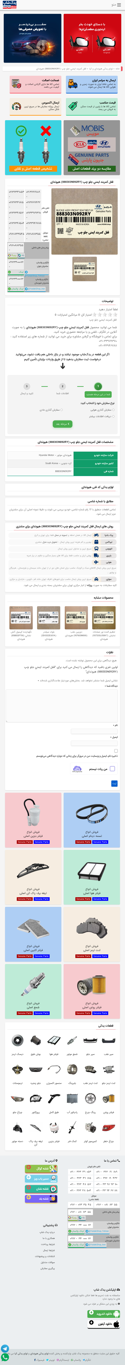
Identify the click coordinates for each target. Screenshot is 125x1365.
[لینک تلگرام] (5, 1348)
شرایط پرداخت (48, 1244)
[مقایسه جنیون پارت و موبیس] (92, 147)
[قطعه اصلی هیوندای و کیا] (92, 38)
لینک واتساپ (19, 272)
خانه (118, 69)
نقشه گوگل (43, 1169)
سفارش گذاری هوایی (100, 410)
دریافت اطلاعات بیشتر (100, 416)
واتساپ (77, 1360)
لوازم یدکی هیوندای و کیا (101, 69)
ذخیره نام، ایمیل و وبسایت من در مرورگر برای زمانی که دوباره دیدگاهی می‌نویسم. (77, 756)
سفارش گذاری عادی (50, 410)
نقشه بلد (44, 1199)
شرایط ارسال (49, 1250)
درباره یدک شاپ (47, 1232)
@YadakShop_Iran (36, 289)
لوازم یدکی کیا (21, 1353)
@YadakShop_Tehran (35, 274)
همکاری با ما (49, 1238)
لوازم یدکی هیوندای (39, 1353)
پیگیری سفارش (48, 1268)
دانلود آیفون (105, 1324)
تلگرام (88, 1360)
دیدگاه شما (111, 686)
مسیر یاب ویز (41, 1179)
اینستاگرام (64, 1360)
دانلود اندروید (104, 1314)
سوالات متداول (48, 1262)
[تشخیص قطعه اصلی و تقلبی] (33, 147)
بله (23, 255)
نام (115, 725)
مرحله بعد (62, 424)
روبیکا (13, 255)
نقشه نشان (42, 1189)
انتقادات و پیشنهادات (45, 1256)
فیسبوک (40, 1360)
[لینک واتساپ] (5, 1357)
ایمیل (114, 737)
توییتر (52, 1360)
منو (113, 4)
